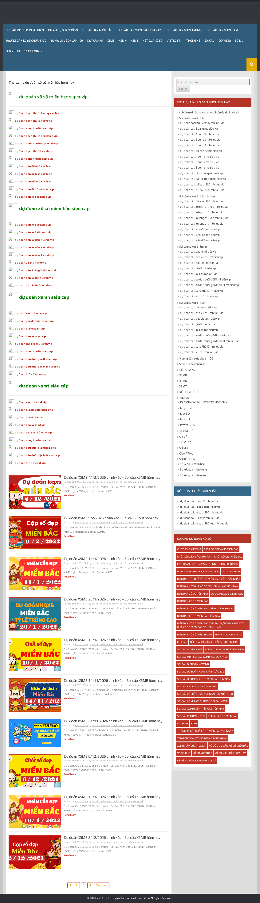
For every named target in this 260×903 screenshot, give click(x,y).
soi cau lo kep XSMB (190, 649)
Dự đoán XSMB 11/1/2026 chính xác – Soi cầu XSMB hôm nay (112, 559)
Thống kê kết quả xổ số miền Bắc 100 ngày (205, 730)
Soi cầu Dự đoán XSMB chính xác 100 (200, 671)
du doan (232, 564)
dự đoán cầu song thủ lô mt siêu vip (201, 290)
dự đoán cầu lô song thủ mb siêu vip (201, 223)
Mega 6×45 (187, 408)
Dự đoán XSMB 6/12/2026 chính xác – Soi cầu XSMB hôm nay (112, 756)
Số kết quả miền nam (193, 475)
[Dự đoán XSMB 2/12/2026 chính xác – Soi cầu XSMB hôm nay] (35, 852)
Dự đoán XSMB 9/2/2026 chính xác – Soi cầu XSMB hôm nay (111, 518)
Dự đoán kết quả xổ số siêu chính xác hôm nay (207, 586)
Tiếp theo (101, 885)
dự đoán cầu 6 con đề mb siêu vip (200, 139)
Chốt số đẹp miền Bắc (228, 556)
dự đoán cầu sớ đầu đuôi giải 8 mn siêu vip (205, 335)
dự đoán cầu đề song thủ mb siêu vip (202, 201)
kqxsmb (182, 641)
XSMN (123, 40)
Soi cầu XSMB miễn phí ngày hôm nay (200, 708)
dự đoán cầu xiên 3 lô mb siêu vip (200, 234)
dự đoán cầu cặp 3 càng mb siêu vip (201, 173)
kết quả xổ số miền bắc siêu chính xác (214, 641)
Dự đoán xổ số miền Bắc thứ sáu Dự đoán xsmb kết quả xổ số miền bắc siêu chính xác (210, 625)
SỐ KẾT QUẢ (32, 51)
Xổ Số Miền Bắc (202, 753)
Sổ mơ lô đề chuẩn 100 (67, 40)
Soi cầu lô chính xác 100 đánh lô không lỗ (205, 693)
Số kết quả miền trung (193, 469)
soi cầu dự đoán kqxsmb (193, 664)
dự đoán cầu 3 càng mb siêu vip (199, 128)
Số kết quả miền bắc (192, 464)
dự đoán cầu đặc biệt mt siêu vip (199, 262)
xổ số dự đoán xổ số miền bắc (228, 745)
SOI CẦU (209, 40)
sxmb (194, 723)
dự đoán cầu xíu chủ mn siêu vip (199, 352)
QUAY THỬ (13, 51)
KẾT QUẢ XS (95, 40)
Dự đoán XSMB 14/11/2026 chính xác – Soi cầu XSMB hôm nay (113, 680)
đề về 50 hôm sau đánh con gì (196, 760)
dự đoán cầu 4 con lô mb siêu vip (199, 156)
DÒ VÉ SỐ (225, 40)
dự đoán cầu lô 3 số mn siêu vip (199, 329)
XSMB (111, 40)
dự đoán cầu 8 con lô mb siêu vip (199, 167)
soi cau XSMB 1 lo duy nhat (210, 656)
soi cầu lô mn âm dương (193, 701)
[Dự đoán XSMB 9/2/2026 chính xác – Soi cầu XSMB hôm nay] (35, 532)
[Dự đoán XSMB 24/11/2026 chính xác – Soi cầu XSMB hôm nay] (35, 732)
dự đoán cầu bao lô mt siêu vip (198, 251)
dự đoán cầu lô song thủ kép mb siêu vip (204, 217)
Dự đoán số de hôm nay (192, 593)
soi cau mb (184, 656)
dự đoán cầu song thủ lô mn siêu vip (201, 346)
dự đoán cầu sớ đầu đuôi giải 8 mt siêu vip (205, 279)
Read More (70, 495)
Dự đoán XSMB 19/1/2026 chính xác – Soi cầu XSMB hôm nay (112, 797)
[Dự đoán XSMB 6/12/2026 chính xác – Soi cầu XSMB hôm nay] (35, 770)
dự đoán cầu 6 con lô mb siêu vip (199, 162)
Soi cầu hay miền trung (184, 30)
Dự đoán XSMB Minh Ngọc (227, 593)
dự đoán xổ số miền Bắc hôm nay (198, 615)
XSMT (134, 40)
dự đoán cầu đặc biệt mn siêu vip (200, 318)
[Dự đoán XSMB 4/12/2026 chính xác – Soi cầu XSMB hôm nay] (35, 491)
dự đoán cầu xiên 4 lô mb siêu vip (200, 240)
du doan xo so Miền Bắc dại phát (198, 571)
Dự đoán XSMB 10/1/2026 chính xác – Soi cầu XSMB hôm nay (112, 640)
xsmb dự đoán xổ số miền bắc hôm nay (202, 738)
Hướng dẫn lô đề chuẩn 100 (26, 40)
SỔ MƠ (239, 40)
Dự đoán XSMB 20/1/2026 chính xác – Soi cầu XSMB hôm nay (112, 599)
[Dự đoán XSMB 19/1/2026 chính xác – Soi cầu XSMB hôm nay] (35, 811)
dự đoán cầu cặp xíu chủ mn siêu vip (201, 312)
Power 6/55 (187, 424)
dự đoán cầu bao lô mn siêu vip (198, 307)
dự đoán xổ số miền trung (194, 634)
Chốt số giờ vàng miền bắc (220, 549)
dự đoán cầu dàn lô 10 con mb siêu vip (203, 178)
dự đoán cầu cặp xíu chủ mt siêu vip (201, 257)
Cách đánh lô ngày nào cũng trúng (201, 564)
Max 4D (185, 419)
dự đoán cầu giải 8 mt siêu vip (198, 268)
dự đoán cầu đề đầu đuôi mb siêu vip (202, 190)
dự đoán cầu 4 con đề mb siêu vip (200, 134)
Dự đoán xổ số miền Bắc (192, 601)
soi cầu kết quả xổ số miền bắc (197, 686)
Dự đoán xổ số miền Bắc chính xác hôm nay (205, 608)
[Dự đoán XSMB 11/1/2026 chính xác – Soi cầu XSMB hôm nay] (35, 573)
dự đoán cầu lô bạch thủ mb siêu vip (201, 212)
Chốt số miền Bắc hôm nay (194, 556)
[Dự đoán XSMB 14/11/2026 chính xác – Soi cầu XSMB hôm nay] (35, 694)
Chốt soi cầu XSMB (189, 549)
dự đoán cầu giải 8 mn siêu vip (198, 324)
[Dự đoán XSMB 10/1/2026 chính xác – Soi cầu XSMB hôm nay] (35, 654)
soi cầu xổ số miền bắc (222, 716)
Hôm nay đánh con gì (228, 634)
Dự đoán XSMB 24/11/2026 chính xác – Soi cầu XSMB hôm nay (113, 721)
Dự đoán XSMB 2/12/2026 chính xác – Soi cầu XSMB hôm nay (112, 837)
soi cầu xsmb (219, 701)
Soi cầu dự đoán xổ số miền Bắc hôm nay (203, 678)
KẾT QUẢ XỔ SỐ (153, 40)
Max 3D (185, 413)
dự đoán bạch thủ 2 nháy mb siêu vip (202, 122)
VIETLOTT (173, 40)
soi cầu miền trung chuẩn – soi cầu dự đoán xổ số (42, 30)
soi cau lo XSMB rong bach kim (224, 649)
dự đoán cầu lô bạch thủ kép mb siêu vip (204, 206)
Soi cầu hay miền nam (222, 30)
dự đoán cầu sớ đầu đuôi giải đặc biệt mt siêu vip (209, 285)
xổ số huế (183, 753)
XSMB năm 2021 (187, 745)
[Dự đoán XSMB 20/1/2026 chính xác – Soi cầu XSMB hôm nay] (35, 613)
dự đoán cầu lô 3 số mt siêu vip (198, 274)
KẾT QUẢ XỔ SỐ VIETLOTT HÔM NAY (203, 402)
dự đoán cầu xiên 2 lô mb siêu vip (200, 229)
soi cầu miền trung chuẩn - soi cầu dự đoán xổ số (117, 482)
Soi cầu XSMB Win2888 (191, 716)
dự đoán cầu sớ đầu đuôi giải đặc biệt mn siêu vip (209, 341)
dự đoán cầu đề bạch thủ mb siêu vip (202, 184)
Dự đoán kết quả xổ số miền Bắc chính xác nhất (208, 578)
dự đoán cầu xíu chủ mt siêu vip (199, 296)
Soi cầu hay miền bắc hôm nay (139, 30)
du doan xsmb (231, 571)
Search (183, 88)
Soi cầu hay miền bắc (97, 30)
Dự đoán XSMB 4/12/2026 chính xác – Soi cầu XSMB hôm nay (112, 477)
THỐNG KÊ (193, 40)
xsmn (202, 745)
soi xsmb (182, 723)
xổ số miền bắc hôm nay (230, 753)
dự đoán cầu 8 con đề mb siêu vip (200, 145)
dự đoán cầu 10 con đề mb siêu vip (201, 150)
